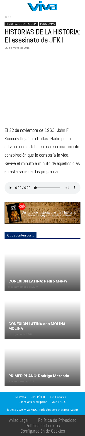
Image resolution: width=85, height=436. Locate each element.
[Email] (40, 64)
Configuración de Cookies (42, 431)
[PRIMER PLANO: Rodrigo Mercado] (42, 362)
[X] (19, 64)
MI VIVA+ (20, 397)
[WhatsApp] (29, 64)
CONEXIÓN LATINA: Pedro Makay (37, 281)
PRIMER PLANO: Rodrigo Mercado (38, 376)
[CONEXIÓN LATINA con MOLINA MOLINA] (42, 315)
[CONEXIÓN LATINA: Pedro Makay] (42, 268)
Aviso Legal (19, 420)
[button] (7, 6)
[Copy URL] (71, 64)
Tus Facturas (58, 397)
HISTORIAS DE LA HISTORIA (21, 23)
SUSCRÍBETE (38, 397)
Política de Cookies (43, 425)
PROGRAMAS (47, 23)
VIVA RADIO (59, 402)
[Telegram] (61, 64)
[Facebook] (9, 64)
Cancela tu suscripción (33, 402)
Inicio (8, 17)
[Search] (78, 6)
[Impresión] (50, 64)
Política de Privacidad (57, 420)
